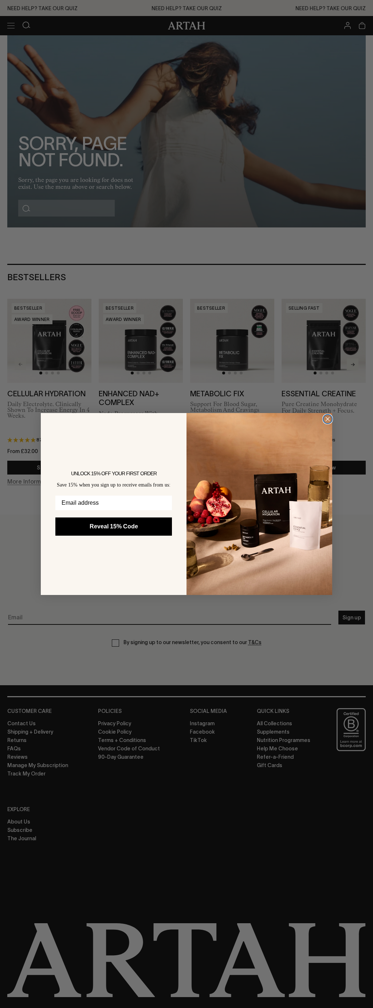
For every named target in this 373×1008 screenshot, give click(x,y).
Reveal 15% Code (114, 526)
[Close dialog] (327, 419)
